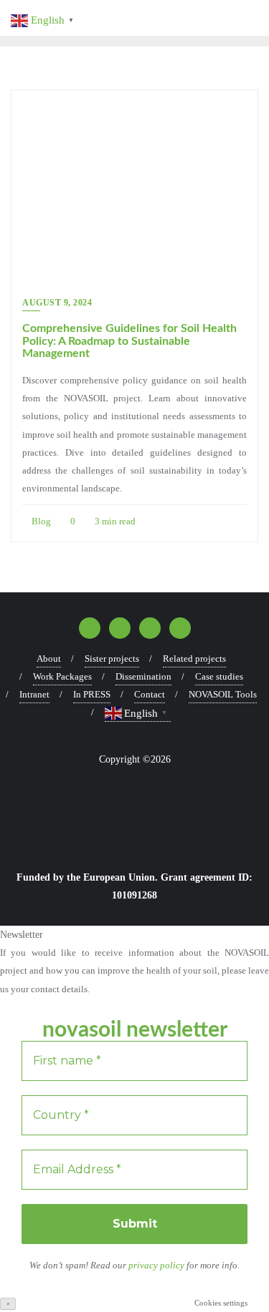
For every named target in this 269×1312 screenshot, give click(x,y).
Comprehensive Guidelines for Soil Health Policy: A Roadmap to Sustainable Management (129, 341)
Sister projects (112, 658)
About (49, 658)
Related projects (194, 658)
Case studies (219, 676)
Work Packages (62, 676)
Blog (40, 521)
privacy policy (157, 1265)
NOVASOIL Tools (223, 694)
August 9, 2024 (57, 303)
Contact (149, 694)
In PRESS (91, 694)
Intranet (34, 694)
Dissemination (143, 676)
